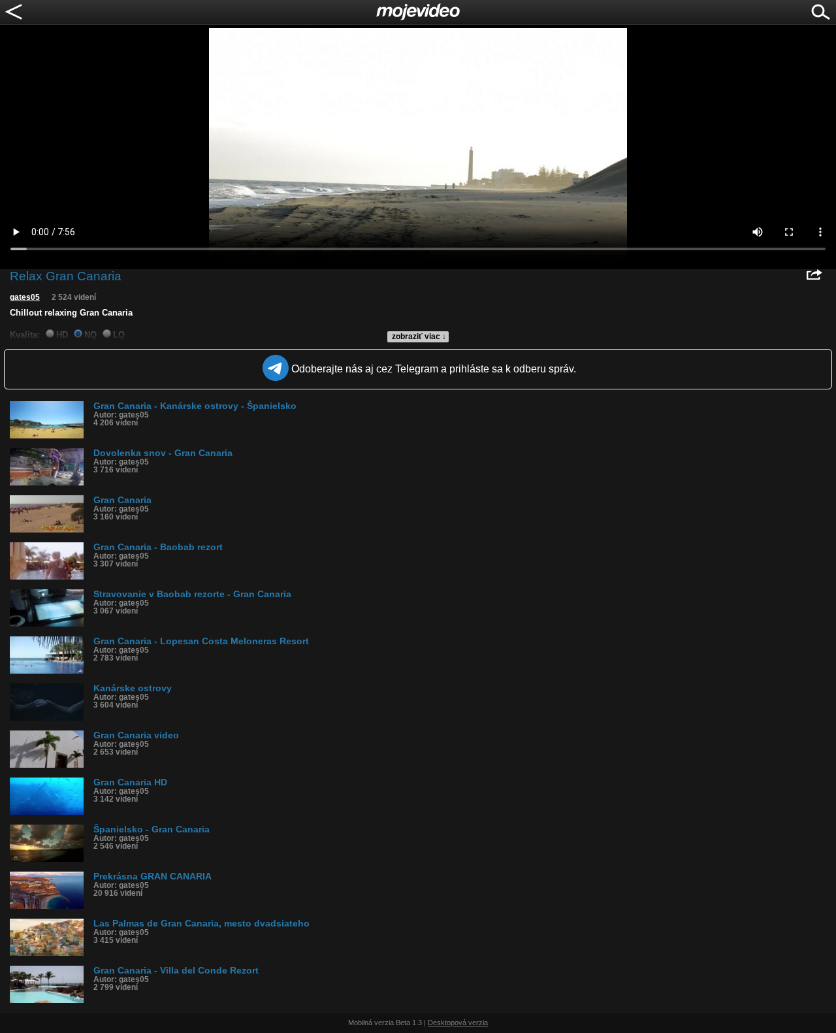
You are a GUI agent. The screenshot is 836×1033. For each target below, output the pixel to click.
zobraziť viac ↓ (419, 336)
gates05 (25, 297)
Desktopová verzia (458, 1022)
